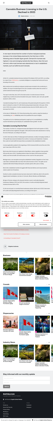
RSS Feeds (5, 416)
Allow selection (26, 224)
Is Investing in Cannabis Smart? (12, 238)
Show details (46, 220)
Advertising (6, 413)
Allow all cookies (43, 224)
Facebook (28, 405)
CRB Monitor (15, 80)
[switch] (20, 216)
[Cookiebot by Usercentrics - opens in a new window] (46, 197)
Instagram (28, 407)
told (13, 115)
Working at (5, 411)
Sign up (6, 386)
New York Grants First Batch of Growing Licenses (16, 234)
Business (6, 255)
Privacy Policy (6, 409)
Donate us (5, 405)
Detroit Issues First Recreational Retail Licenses (16, 230)
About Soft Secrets (7, 407)
